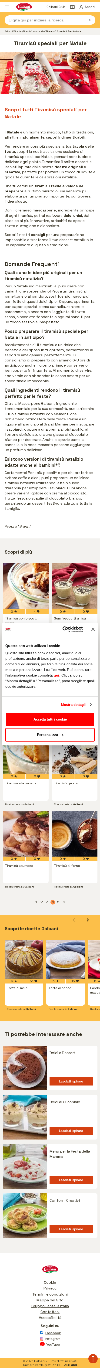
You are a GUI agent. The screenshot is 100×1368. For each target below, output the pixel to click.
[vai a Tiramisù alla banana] (26, 751)
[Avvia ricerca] (86, 20)
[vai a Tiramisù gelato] (74, 751)
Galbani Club (56, 7)
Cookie (50, 1282)
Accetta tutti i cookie (50, 719)
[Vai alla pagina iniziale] (50, 1270)
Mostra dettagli (73, 705)
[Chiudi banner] (93, 629)
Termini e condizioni (50, 1294)
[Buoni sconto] (73, 7)
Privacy (50, 1288)
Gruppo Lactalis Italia (50, 1305)
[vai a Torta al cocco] (65, 959)
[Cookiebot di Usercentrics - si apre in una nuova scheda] (63, 629)
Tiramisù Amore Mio (34, 31)
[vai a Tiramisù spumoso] (26, 834)
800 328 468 (67, 1365)
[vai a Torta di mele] (24, 959)
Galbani (9, 31)
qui (56, 675)
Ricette (18, 31)
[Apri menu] (7, 7)
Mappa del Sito (50, 1300)
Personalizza (47, 735)
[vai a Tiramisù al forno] (74, 834)
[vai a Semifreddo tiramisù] (74, 586)
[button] (88, 920)
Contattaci (50, 1311)
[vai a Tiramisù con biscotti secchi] (26, 586)
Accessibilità (50, 1317)
